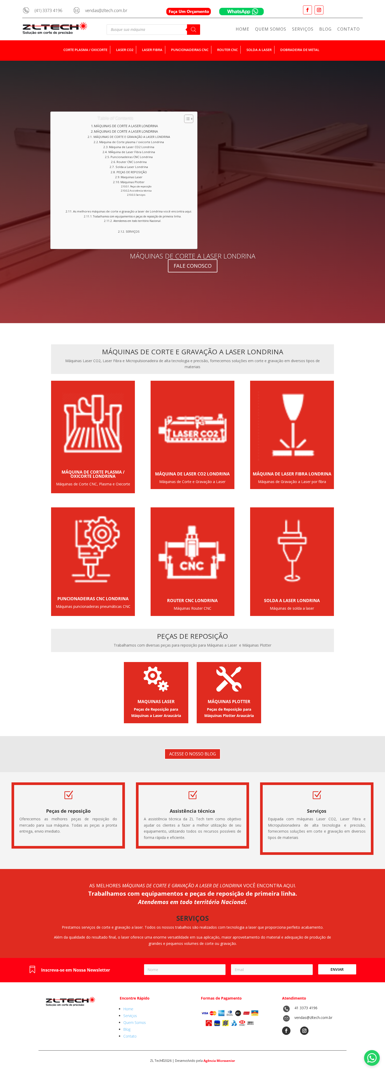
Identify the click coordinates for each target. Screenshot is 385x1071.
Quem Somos (270, 29)
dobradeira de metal (299, 49)
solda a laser (259, 49)
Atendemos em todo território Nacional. (137, 221)
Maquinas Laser (131, 177)
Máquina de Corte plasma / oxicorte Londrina (131, 142)
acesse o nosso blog (192, 754)
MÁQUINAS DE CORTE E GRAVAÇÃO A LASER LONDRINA (132, 137)
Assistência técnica (141, 190)
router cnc (227, 49)
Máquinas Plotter (132, 182)
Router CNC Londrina (132, 162)
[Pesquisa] (193, 29)
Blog (325, 29)
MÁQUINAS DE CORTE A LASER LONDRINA (126, 126)
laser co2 (124, 49)
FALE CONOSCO (193, 265)
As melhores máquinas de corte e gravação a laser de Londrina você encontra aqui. (132, 211)
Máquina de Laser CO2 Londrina (131, 147)
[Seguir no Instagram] (319, 9)
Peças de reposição (140, 186)
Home (242, 29)
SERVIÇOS (132, 231)
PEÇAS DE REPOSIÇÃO (132, 172)
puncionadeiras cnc (189, 49)
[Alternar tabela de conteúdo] (186, 118)
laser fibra (152, 49)
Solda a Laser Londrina (132, 167)
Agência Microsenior (219, 1060)
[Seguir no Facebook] (307, 9)
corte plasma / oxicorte (85, 49)
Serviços (303, 29)
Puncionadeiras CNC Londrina (132, 157)
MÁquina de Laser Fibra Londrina (131, 152)
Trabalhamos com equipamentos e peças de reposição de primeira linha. (137, 216)
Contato (348, 29)
